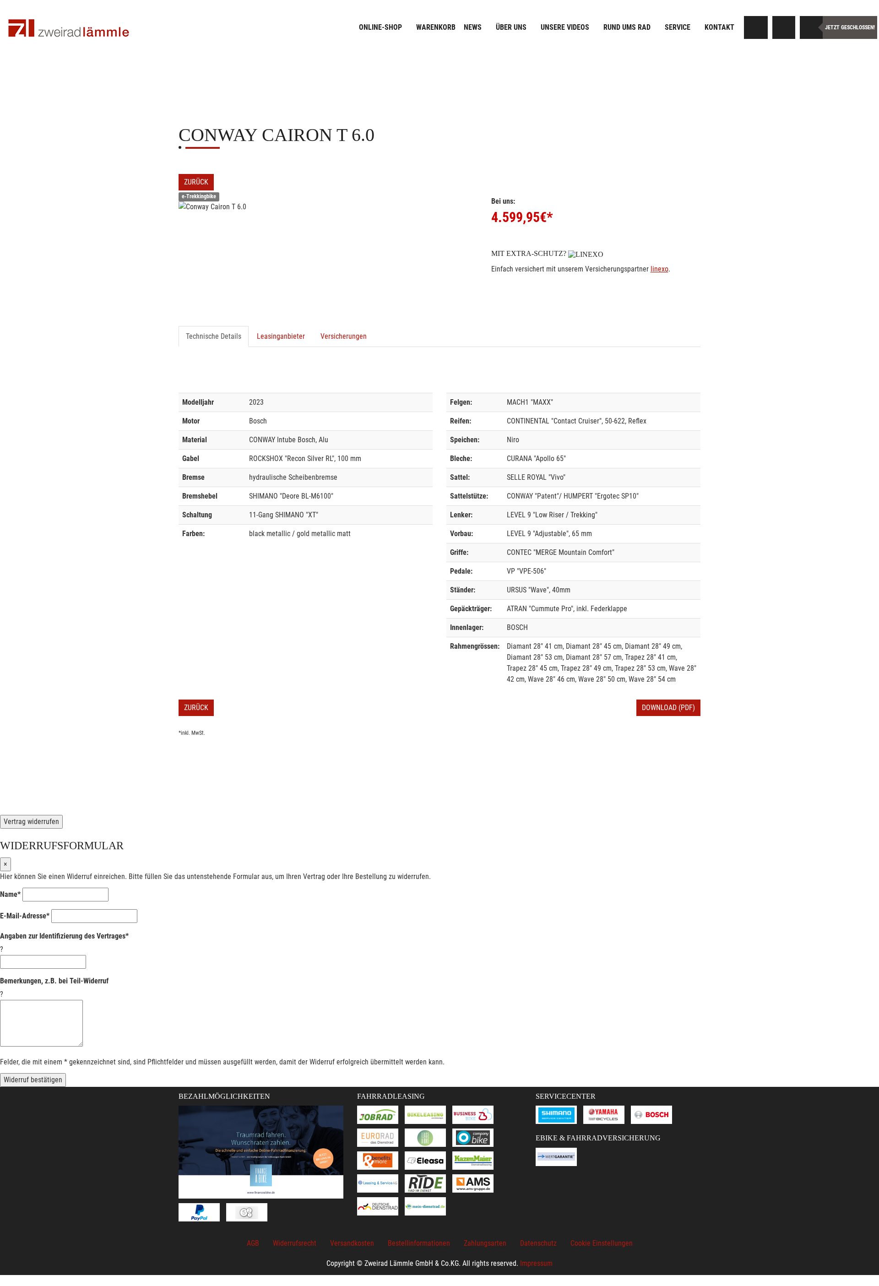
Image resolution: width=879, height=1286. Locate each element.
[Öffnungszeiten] (811, 27)
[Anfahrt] (783, 27)
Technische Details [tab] (213, 336)
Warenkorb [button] (436, 27)
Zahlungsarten (485, 1243)
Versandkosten (352, 1243)
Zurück (196, 182)
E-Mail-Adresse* (24, 916)
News (473, 27)
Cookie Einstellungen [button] (601, 1243)
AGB (253, 1243)
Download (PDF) (668, 707)
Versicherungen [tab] (343, 336)
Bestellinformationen (419, 1243)
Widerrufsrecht (294, 1243)
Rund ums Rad (627, 27)
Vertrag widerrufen (31, 821)
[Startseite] (68, 28)
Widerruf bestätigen (33, 1079)
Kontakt (719, 27)
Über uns (511, 27)
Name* (10, 894)
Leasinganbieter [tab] (281, 336)
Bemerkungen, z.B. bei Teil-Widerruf (54, 981)
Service (677, 27)
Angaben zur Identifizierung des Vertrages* (64, 936)
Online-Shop (380, 27)
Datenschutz (538, 1243)
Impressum (536, 1263)
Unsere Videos (565, 27)
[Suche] (756, 27)
